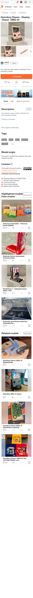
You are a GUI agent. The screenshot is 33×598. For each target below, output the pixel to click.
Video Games (23, 12)
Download (17, 76)
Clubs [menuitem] (21, 7)
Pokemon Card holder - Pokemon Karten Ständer (15, 224)
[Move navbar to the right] (31, 7)
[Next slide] (30, 51)
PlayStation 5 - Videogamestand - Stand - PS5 (15, 289)
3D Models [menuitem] (8, 7)
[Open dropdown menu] (31, 17)
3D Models (5, 12)
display (4, 139)
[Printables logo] (2, 6)
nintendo (5, 144)
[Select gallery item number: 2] (17, 253)
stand (11, 139)
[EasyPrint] (17, 2)
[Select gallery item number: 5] (19, 220)
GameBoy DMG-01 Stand (12, 394)
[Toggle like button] (4, 228)
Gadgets (14, 12)
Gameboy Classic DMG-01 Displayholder (12, 361)
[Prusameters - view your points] (21, 2)
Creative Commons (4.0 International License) (10, 172)
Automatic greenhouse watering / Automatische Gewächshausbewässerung (15, 322)
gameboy (25, 139)
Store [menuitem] (15, 7)
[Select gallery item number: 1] (13, 220)
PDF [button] (29, 109)
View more (27, 195)
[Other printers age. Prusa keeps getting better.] (16, 94)
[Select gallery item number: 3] (16, 220)
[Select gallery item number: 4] (18, 422)
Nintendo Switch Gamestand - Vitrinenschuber (14, 257)
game (17, 139)
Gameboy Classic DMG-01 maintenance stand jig (12, 426)
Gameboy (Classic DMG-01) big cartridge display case (14, 459)
